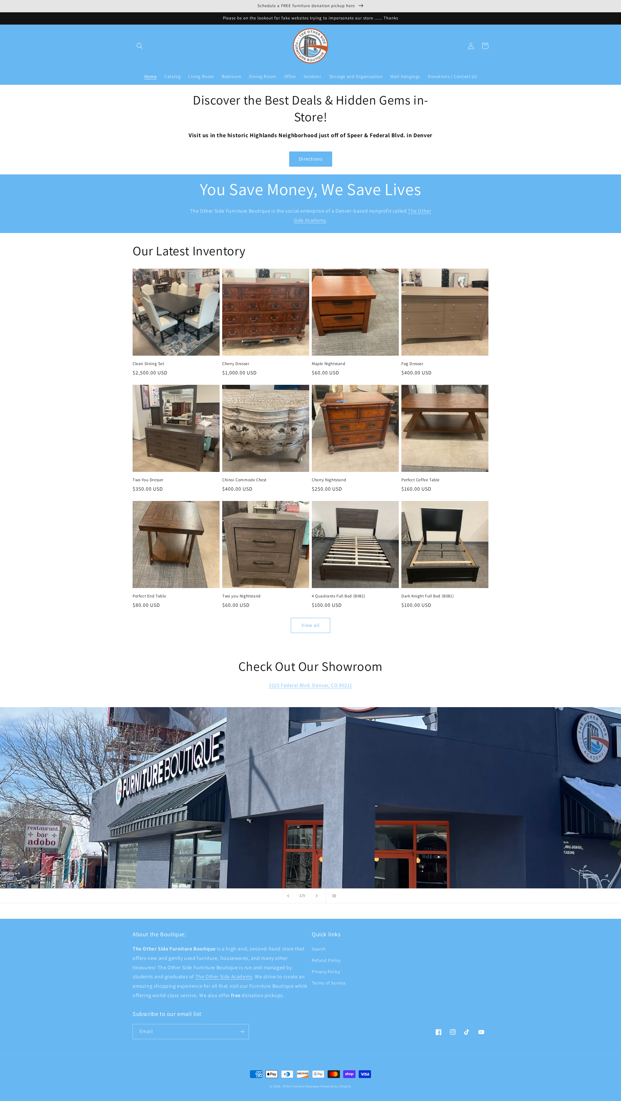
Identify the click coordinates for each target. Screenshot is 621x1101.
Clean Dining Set (148, 363)
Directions (310, 159)
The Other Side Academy (223, 976)
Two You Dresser (148, 480)
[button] (140, 46)
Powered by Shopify (335, 1086)
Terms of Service (329, 983)
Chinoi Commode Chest (244, 480)
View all (310, 625)
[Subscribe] (241, 1031)
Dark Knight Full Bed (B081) (427, 596)
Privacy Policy (326, 971)
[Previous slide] (288, 896)
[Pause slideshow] (333, 896)
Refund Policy (326, 960)
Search (319, 949)
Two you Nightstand (241, 596)
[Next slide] (317, 896)
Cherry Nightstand (329, 480)
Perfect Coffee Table (420, 480)
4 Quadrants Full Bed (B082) (338, 596)
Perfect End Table (149, 596)
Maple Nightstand (328, 363)
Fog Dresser (412, 363)
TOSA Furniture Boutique (301, 1086)
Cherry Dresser (235, 363)
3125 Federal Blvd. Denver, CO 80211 (310, 685)
